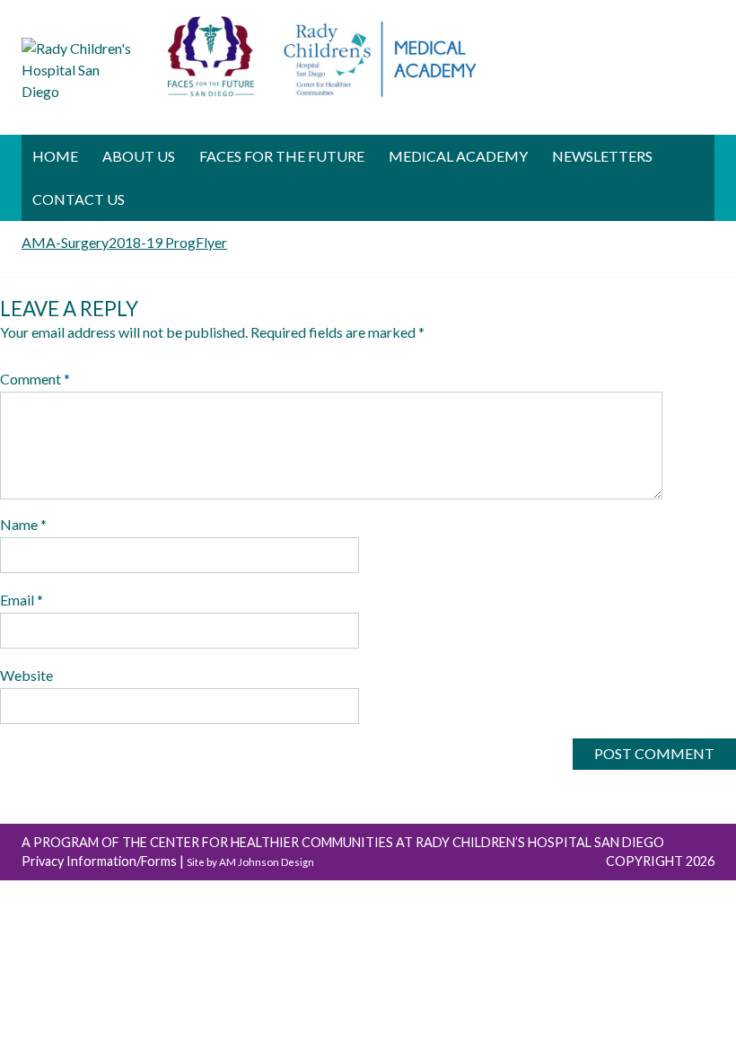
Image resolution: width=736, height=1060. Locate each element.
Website (26, 675)
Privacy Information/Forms (99, 861)
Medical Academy (458, 155)
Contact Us (78, 199)
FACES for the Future (281, 155)
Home (55, 155)
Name (23, 524)
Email (21, 599)
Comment (35, 378)
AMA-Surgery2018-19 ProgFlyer (124, 242)
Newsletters (602, 155)
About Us (138, 155)
